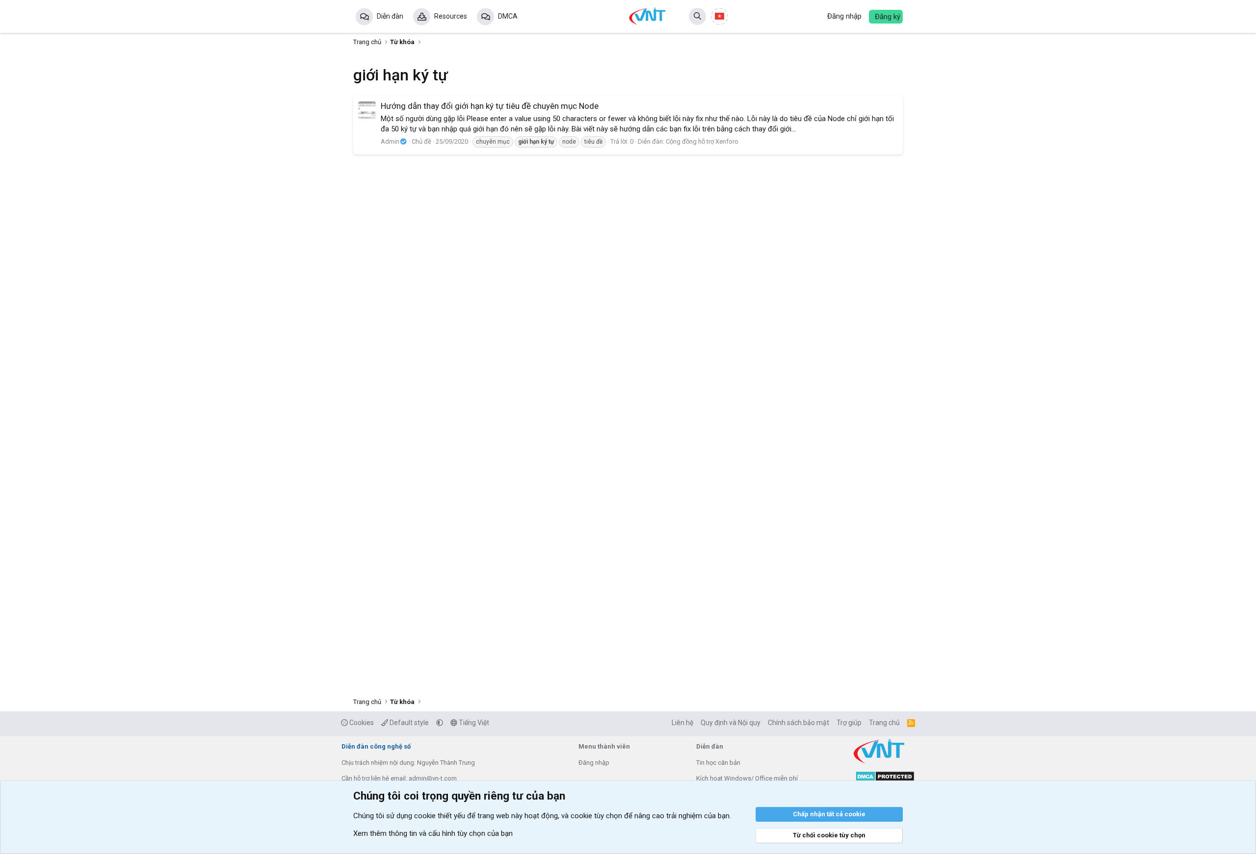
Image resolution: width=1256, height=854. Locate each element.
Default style (408, 723)
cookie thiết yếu (439, 815)
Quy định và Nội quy (730, 723)
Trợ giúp (849, 723)
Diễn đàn (390, 16)
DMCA (508, 16)
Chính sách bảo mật (798, 723)
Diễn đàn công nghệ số (376, 746)
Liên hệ (682, 723)
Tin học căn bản (718, 762)
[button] (439, 723)
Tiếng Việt (473, 723)
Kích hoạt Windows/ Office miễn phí (747, 778)
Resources (450, 16)
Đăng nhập (593, 762)
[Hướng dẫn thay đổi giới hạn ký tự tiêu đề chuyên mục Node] (367, 110)
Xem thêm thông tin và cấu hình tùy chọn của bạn (433, 833)
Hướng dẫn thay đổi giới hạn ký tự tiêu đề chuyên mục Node (490, 106)
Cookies (361, 723)
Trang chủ (884, 723)
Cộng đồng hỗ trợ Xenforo (702, 141)
